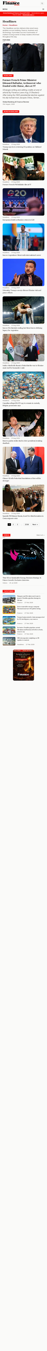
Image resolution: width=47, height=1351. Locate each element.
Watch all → (40, 535)
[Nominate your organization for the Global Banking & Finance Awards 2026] (23, 665)
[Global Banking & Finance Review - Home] (13, 3)
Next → (35, 524)
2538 (27, 524)
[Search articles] (42, 3)
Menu (5, 9)
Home (5, 25)
